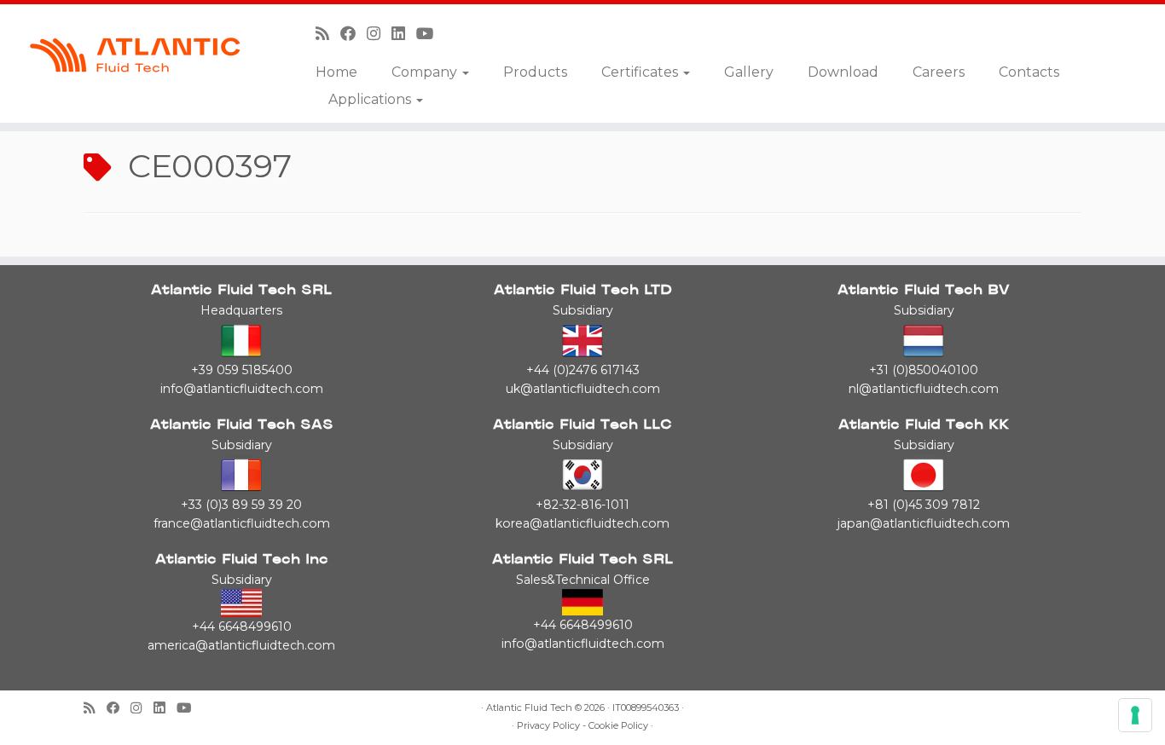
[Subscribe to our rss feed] (328, 33)
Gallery (749, 72)
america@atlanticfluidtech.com (241, 645)
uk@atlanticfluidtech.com (583, 388)
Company (426, 72)
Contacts (1029, 72)
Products (535, 72)
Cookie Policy (618, 725)
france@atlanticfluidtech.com (242, 523)
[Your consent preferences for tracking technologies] (1135, 715)
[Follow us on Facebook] (353, 33)
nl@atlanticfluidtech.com (924, 388)
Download (843, 72)
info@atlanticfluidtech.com (241, 388)
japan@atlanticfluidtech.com (924, 523)
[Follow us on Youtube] (430, 33)
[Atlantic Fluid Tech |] (134, 55)
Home (336, 72)
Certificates (641, 72)
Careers (939, 72)
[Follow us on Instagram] (379, 33)
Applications (371, 99)
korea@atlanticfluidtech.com (582, 523)
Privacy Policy (548, 725)
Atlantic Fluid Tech (529, 707)
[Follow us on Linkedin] (403, 33)
